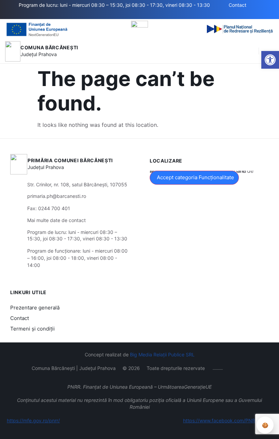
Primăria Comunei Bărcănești (70, 160)
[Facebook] (68, 14)
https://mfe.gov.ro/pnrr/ (33, 420)
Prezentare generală (35, 307)
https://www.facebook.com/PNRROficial (227, 420)
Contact (19, 318)
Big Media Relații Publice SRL (162, 354)
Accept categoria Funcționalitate (195, 177)
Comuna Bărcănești (49, 47)
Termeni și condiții (32, 328)
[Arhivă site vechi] (78, 14)
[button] (270, 60)
